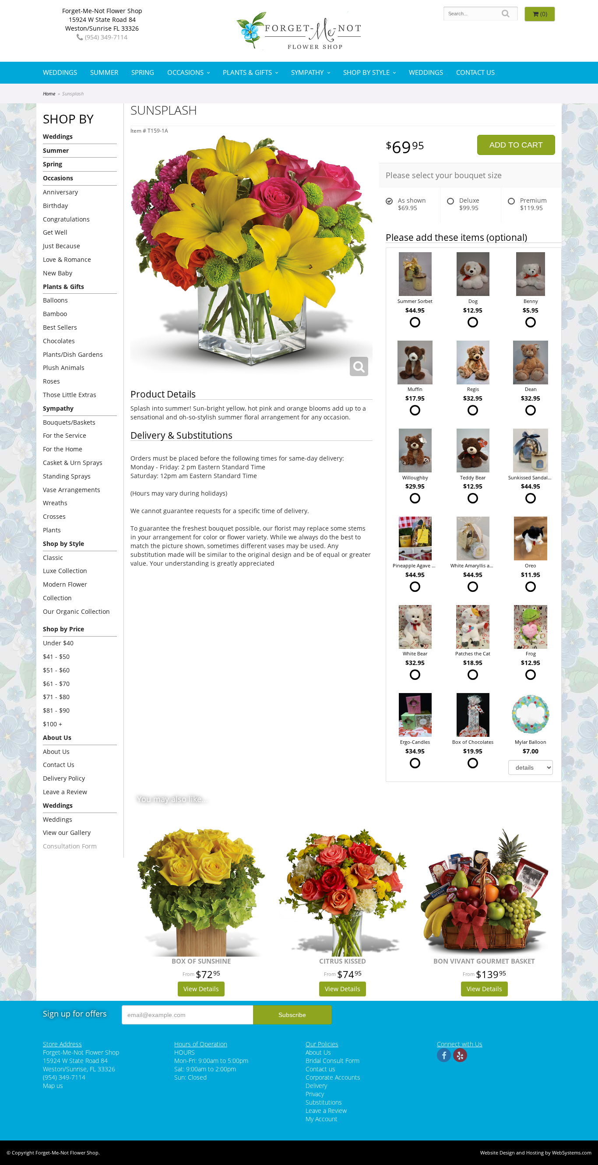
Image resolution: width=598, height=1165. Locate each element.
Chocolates (59, 341)
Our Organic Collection (76, 611)
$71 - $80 (56, 697)
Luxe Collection (65, 571)
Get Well (55, 232)
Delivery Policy (64, 778)
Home (49, 93)
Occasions (185, 72)
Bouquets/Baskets (69, 422)
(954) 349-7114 (105, 37)
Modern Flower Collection (65, 591)
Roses (51, 381)
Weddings (60, 72)
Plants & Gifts (247, 72)
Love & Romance (67, 259)
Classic (53, 557)
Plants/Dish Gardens (73, 354)
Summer (104, 72)
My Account (322, 1119)
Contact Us (475, 72)
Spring (142, 72)
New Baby (57, 273)
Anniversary (60, 192)
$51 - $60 (56, 670)
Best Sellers (60, 327)
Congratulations (66, 219)
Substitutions (324, 1102)
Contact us (320, 1069)
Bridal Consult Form (332, 1060)
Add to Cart (516, 145)
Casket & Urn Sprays (72, 462)
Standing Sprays (67, 476)
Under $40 (58, 643)
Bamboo (55, 314)
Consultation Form (70, 846)
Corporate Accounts (333, 1077)
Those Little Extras (69, 395)
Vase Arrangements (71, 490)
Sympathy (307, 72)
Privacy (315, 1094)
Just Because (61, 246)
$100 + (52, 724)
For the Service (64, 435)
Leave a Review (65, 792)
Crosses (54, 516)
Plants (52, 530)
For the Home (62, 449)
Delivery (316, 1085)
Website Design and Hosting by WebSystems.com (535, 1152)
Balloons (55, 300)
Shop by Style (366, 72)
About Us (56, 751)
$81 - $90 (56, 710)
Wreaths (55, 503)
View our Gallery (67, 832)
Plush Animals (63, 367)
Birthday (55, 205)
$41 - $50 (56, 656)
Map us (53, 1085)
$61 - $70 (56, 683)
